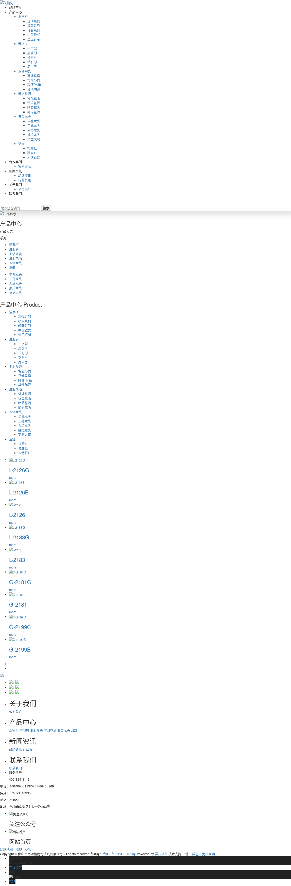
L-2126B (19, 492)
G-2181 (18, 604)
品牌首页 (15, 7)
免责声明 (208, 853)
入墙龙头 (33, 130)
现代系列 (33, 21)
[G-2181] (16, 594)
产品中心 (15, 12)
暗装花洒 (33, 107)
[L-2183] (16, 549)
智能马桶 (33, 75)
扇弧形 (32, 52)
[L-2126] (16, 504)
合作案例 (15, 161)
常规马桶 (33, 80)
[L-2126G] (17, 459)
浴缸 (21, 143)
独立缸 (32, 152)
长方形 (32, 57)
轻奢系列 (33, 30)
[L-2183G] (17, 527)
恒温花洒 (33, 102)
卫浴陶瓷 (24, 71)
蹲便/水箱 (34, 84)
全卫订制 (33, 39)
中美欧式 (33, 34)
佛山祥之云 (193, 853)
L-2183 (17, 559)
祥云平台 (161, 853)
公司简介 (24, 189)
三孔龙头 (33, 125)
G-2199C (20, 627)
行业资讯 (24, 180)
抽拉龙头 (33, 134)
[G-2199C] (17, 616)
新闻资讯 (15, 171)
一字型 (32, 48)
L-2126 (17, 515)
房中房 (32, 66)
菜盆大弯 (33, 139)
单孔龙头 (33, 121)
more (13, 477)
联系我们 (15, 193)
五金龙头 (24, 116)
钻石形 (32, 62)
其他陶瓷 (33, 89)
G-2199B (20, 649)
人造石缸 (33, 157)
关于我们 (15, 184)
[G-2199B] (17, 639)
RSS (18, 849)
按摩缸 (32, 148)
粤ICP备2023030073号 (119, 853)
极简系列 (33, 25)
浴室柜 (23, 16)
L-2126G (19, 470)
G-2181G (20, 582)
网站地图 (6, 849)
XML (28, 849)
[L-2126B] (17, 482)
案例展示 (24, 166)
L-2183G (19, 537)
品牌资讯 (24, 175)
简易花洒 (33, 111)
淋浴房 (23, 43)
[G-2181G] (17, 571)
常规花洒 (33, 98)
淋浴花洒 (24, 93)
